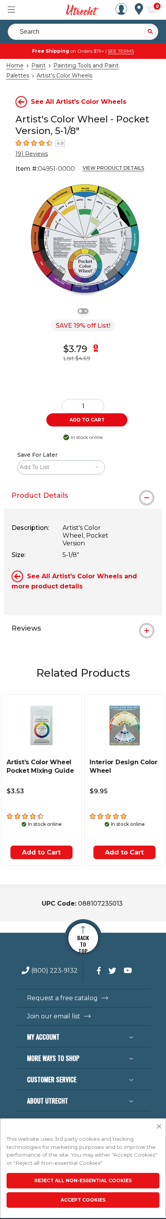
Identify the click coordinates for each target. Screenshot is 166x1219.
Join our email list (53, 1016)
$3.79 (75, 348)
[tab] (83, 495)
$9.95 (99, 791)
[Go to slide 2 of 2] (85, 311)
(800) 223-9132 (54, 971)
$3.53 (15, 791)
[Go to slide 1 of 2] (80, 311)
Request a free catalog (62, 998)
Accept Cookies (83, 1200)
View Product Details (113, 168)
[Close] (159, 1126)
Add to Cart (41, 852)
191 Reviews (31, 153)
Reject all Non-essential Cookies (83, 1180)
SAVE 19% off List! (83, 325)
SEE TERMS (121, 51)
